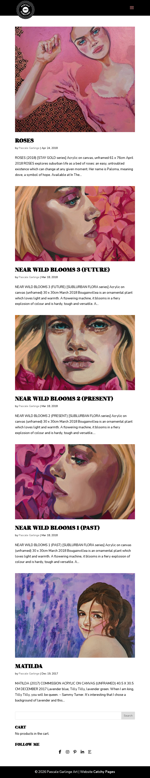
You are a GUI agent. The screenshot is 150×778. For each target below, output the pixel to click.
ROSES (24, 140)
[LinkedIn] (82, 752)
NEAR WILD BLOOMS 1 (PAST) (57, 527)
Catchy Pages (104, 772)
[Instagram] (68, 752)
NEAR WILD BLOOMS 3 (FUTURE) (62, 269)
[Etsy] (90, 752)
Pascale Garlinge (29, 148)
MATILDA (29, 666)
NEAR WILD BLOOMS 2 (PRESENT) (64, 398)
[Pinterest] (75, 752)
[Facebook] (60, 752)
